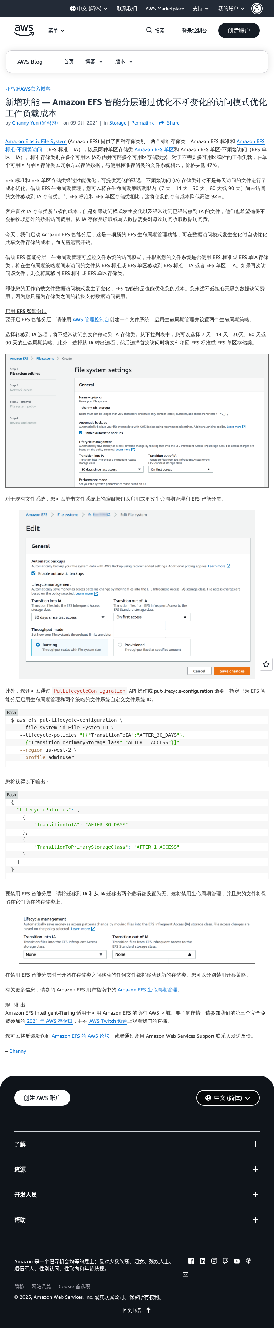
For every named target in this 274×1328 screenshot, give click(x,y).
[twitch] (225, 1262)
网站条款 (41, 1286)
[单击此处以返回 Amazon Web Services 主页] (24, 34)
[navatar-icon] (257, 8)
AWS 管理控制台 (90, 319)
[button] (262, 8)
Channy (17, 1051)
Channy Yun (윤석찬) (35, 123)
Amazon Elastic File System (36, 141)
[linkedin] (203, 1262)
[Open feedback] (266, 664)
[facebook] (191, 1262)
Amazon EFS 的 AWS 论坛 (81, 1036)
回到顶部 (133, 1310)
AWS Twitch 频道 (107, 1021)
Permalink (142, 123)
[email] (185, 1275)
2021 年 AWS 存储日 (49, 1021)
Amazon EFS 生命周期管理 (147, 989)
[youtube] (237, 1262)
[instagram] (214, 1262)
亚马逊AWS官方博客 (28, 89)
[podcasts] (248, 1262)
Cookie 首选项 (74, 1286)
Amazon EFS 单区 (154, 149)
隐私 (19, 1286)
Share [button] (172, 123)
